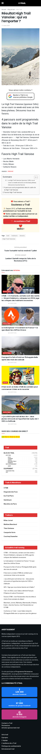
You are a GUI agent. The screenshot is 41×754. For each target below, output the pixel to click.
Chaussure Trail (10, 470)
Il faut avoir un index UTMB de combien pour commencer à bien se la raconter (20, 388)
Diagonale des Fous (11, 492)
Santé (9, 466)
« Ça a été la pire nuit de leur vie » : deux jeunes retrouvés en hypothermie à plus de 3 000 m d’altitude (20, 418)
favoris (22, 236)
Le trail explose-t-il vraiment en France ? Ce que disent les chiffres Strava (20, 329)
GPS (7, 472)
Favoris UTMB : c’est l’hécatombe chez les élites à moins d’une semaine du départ (20, 598)
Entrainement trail (8, 749)
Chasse (10, 460)
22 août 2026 (12, 303)
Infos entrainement (11, 464)
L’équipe (5, 740)
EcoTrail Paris (9, 496)
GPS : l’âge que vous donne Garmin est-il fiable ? (19, 587)
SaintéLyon (8, 500)
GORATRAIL (10, 458)
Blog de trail (11, 9)
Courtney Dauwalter (11, 536)
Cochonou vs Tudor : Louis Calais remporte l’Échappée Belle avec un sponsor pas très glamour (20, 612)
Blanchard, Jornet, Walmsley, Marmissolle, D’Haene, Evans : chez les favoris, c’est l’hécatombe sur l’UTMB (20, 605)
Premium (10, 462)
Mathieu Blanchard (10, 524)
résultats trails (12, 461)
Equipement (8, 468)
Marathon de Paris (10, 504)
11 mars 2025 (6, 26)
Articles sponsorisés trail (11, 728)
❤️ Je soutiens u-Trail (20, 221)
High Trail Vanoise (9, 239)
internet (10, 171)
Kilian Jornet (8, 520)
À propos (5, 737)
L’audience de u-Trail (9, 743)
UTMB (6, 488)
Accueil (4, 9)
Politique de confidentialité (11, 746)
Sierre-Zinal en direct (12, 437)
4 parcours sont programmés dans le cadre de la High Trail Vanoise (20, 188)
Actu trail (5, 735)
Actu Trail (19, 9)
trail (8, 236)
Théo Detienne (9, 528)
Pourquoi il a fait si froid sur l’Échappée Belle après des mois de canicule (20, 358)
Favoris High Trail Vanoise (13, 192)
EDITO (5, 383)
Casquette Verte (9, 532)
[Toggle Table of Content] (34, 177)
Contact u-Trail (7, 723)
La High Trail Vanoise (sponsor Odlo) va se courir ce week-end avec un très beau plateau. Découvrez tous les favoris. (22, 182)
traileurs (14, 236)
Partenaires (6, 725)
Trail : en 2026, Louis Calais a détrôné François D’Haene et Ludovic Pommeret (18, 592)
